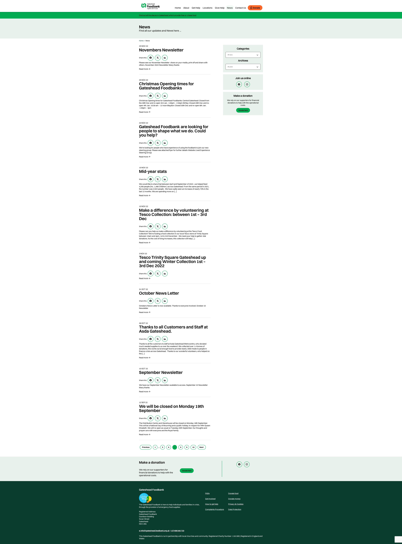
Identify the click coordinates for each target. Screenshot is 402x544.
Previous (146, 447)
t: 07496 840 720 (177, 531)
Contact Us (240, 7)
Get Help (196, 7)
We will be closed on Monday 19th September (171, 408)
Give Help (219, 7)
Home (178, 7)
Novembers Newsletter (161, 49)
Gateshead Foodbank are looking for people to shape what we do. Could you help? (173, 131)
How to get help (211, 504)
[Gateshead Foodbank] (150, 11)
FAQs (207, 493)
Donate (256, 7)
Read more (143, 69)
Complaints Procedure (214, 509)
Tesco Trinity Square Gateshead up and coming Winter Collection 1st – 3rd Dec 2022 (172, 261)
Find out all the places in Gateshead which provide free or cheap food (167, 15)
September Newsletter (161, 372)
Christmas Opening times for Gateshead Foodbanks (166, 85)
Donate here (243, 110)
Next (201, 447)
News (230, 7)
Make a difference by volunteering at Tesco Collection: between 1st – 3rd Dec (174, 214)
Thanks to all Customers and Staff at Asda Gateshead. (173, 329)
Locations (207, 7)
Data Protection (234, 509)
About (186, 7)
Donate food (233, 493)
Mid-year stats (153, 171)
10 (193, 447)
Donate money (234, 499)
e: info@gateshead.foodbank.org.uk (154, 531)
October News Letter (159, 293)
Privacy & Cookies (235, 504)
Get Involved (210, 499)
